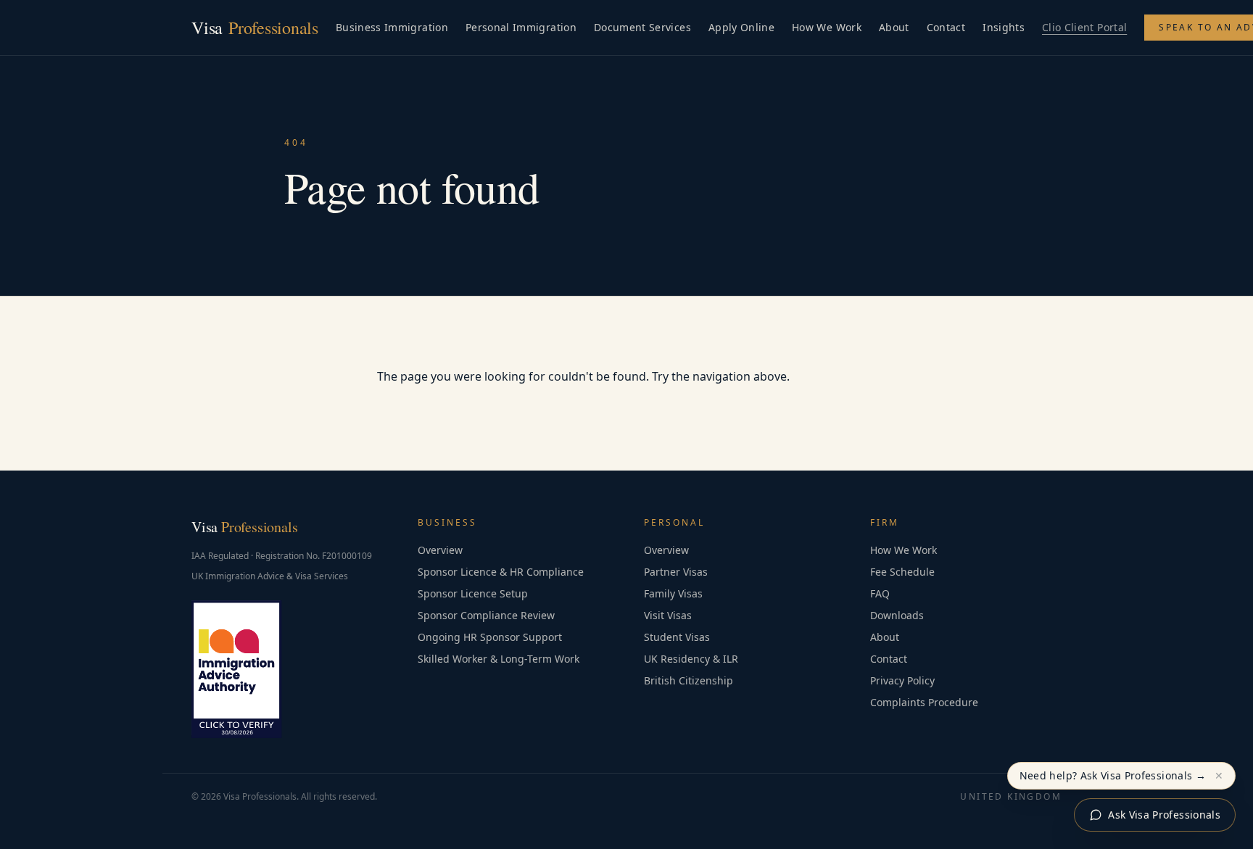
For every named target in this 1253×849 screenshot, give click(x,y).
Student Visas (677, 637)
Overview (440, 550)
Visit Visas (668, 615)
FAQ (880, 593)
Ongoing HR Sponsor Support (490, 637)
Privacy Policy (902, 680)
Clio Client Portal (1084, 27)
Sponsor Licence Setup (473, 593)
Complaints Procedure (924, 702)
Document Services (642, 27)
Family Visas (673, 593)
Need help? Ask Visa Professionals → (1113, 775)
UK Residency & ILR (691, 659)
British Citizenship (688, 680)
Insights (1004, 27)
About (894, 27)
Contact (946, 27)
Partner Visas (676, 572)
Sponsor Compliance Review (486, 615)
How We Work (826, 27)
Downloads (897, 615)
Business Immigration (392, 27)
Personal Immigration (521, 27)
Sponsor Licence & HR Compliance (501, 572)
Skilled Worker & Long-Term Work (498, 659)
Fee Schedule (902, 572)
